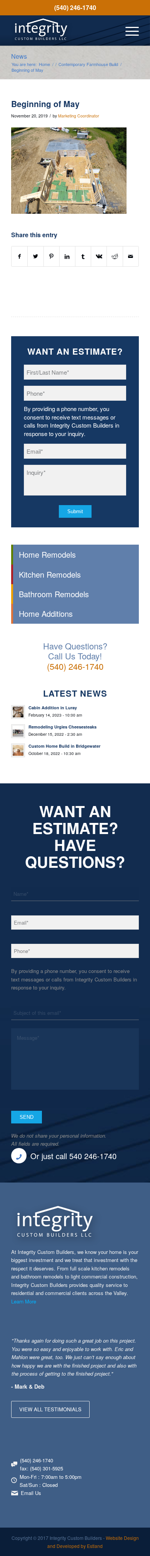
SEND (26, 1117)
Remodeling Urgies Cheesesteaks (62, 727)
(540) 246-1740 (75, 7)
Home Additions (46, 613)
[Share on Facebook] (19, 256)
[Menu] (128, 30)
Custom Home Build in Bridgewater (64, 746)
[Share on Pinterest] (51, 256)
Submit (75, 511)
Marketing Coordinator (78, 116)
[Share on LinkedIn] (67, 256)
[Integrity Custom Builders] (62, 30)
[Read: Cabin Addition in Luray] (18, 712)
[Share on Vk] (99, 256)
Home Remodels (47, 554)
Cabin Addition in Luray (52, 707)
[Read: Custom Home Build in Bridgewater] (18, 750)
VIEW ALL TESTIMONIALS (50, 1409)
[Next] (131, 1344)
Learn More (23, 1301)
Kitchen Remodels (50, 574)
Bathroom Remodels (54, 594)
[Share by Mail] (130, 256)
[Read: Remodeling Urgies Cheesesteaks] (18, 731)
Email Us (31, 1493)
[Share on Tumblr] (83, 256)
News (19, 56)
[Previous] (114, 1344)
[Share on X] (35, 256)
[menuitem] (75, 7)
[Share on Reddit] (114, 256)
